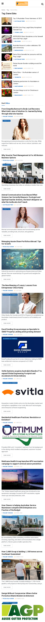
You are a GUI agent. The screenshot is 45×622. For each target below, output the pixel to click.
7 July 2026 (18, 204)
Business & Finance (10, 294)
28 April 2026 (18, 466)
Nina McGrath (18, 95)
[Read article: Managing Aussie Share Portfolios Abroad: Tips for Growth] (22, 259)
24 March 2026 (19, 556)
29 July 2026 (19, 160)
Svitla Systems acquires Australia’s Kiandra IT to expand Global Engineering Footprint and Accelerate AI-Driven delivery (22, 373)
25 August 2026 (19, 116)
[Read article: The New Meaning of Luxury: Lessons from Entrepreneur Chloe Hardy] (22, 303)
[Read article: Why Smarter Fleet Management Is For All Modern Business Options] (22, 173)
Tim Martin (18, 77)
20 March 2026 (20, 598)
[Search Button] (42, 3)
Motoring (6, 164)
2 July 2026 (19, 246)
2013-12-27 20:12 (31, 21)
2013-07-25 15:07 (29, 50)
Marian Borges (19, 50)
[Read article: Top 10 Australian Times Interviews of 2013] (7, 21)
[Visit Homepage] (22, 4)
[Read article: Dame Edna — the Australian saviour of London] (7, 75)
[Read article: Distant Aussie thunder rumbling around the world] (7, 66)
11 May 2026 (18, 378)
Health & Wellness (10, 470)
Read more (8, 149)
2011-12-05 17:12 (28, 95)
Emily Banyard (19, 68)
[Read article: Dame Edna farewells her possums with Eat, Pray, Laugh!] (7, 57)
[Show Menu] (3, 4)
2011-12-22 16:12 (27, 77)
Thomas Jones (19, 32)
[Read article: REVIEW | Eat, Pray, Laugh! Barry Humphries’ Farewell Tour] (7, 30)
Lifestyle (6, 120)
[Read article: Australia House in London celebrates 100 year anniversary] (7, 48)
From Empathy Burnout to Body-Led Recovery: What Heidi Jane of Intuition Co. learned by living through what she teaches (22, 111)
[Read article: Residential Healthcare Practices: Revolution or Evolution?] (22, 435)
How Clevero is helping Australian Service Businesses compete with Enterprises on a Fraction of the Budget (19, 507)
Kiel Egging (18, 41)
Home (3, 10)
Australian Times (20, 21)
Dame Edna (13, 10)
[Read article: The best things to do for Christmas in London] (7, 93)
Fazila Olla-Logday (8, 160)
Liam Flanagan (19, 86)
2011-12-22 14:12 (29, 86)
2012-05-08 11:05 (29, 68)
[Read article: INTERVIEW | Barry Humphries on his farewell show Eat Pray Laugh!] (7, 39)
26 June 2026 (18, 334)
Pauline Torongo (8, 116)
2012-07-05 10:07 (31, 59)
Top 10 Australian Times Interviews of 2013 (27, 18)
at (4, 251)
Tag (8, 10)
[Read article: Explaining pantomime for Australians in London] (7, 84)
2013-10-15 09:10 (27, 41)
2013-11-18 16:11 (29, 32)
